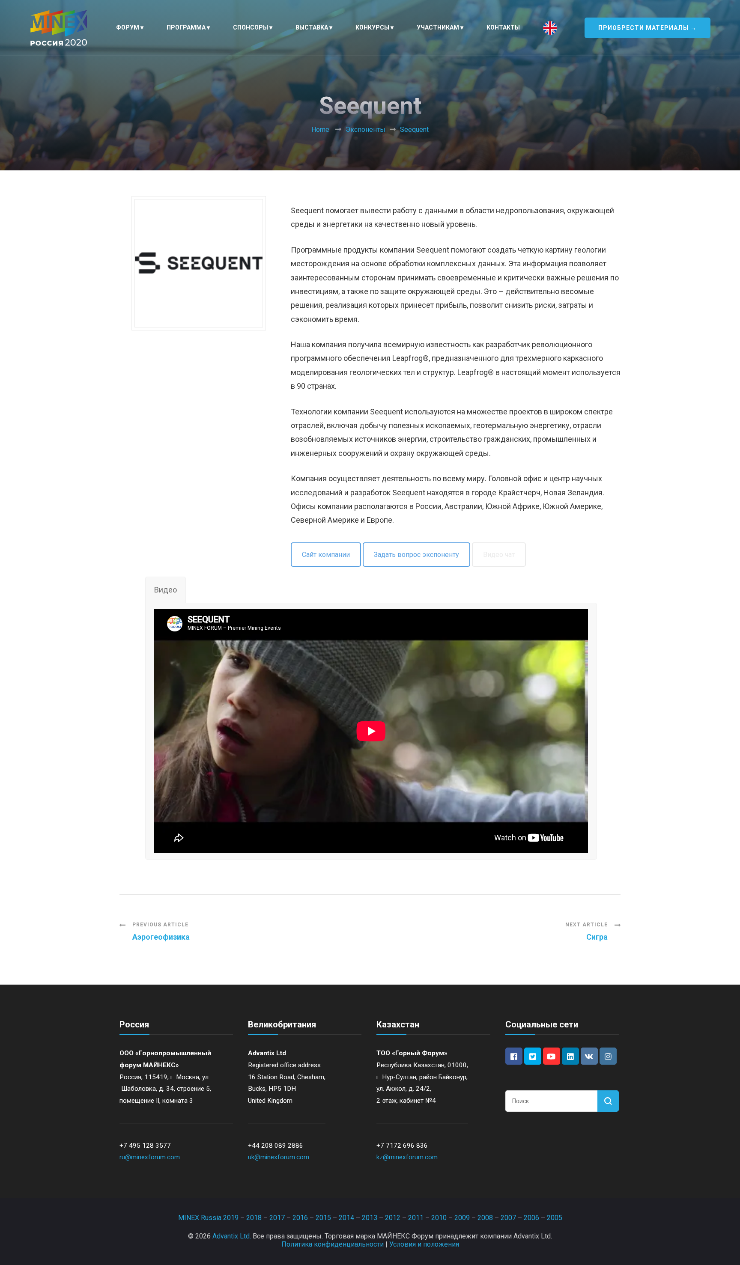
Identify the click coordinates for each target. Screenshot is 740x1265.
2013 (369, 1218)
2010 (439, 1218)
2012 (392, 1218)
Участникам (438, 27)
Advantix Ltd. (231, 1236)
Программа (186, 27)
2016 (300, 1218)
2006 (531, 1218)
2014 (346, 1218)
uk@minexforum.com (278, 1157)
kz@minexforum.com (407, 1157)
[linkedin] (570, 1056)
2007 (508, 1218)
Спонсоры (250, 27)
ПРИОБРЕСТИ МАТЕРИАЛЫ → (647, 27)
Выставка (311, 27)
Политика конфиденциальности (332, 1244)
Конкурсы (372, 27)
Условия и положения (424, 1244)
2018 (254, 1218)
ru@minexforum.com (149, 1157)
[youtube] (551, 1056)
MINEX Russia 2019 (208, 1218)
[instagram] (608, 1056)
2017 (277, 1218)
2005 (554, 1218)
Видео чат (499, 555)
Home (320, 129)
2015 (323, 1218)
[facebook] (513, 1056)
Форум (127, 27)
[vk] (589, 1056)
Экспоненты (365, 129)
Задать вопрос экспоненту (416, 555)
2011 (416, 1218)
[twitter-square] (532, 1056)
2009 (462, 1218)
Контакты (503, 27)
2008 (485, 1218)
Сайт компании (326, 555)
